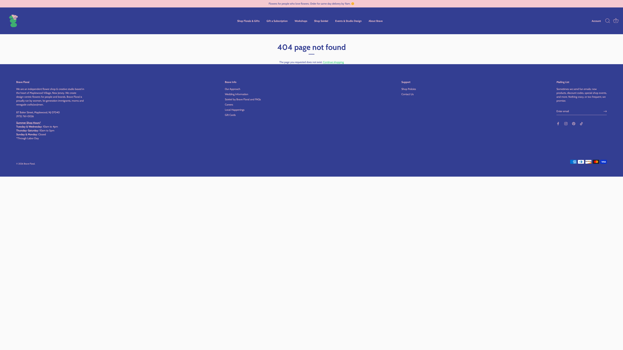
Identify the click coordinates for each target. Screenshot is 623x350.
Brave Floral (29, 163)
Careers (229, 104)
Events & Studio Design (348, 21)
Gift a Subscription (277, 21)
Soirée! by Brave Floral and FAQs (243, 99)
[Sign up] (605, 111)
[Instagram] (566, 123)
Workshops (301, 21)
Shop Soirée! (321, 21)
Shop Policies (408, 89)
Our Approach (232, 89)
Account (596, 21)
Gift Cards (230, 115)
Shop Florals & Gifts (248, 21)
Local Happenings (234, 109)
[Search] (607, 20)
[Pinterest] (573, 123)
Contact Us (407, 94)
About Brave (376, 21)
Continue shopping (333, 62)
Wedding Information (236, 94)
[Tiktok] (581, 123)
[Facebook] (558, 123)
